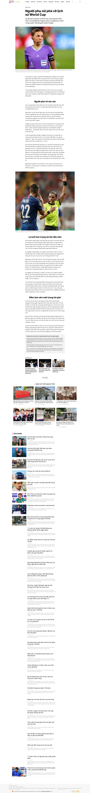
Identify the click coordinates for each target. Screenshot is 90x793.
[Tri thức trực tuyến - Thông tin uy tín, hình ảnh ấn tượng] (15, 1)
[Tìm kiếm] (80, 2)
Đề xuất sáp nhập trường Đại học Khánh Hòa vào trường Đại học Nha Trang (65, 424)
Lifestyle (62, 1)
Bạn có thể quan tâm (45, 384)
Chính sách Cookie (45, 791)
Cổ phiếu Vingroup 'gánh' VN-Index (39, 688)
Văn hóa (45, 1)
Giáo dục (28, 7)
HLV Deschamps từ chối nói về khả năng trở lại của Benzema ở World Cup (31, 371)
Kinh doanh (39, 1)
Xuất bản (27, 1)
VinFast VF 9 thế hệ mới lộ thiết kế (38, 471)
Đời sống (57, 1)
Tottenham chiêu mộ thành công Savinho (41, 505)
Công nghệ (50, 1)
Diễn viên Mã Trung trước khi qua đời (39, 745)
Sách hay (33, 1)
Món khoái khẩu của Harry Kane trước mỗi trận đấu (44, 370)
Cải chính (68, 1)
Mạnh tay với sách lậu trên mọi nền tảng (40, 699)
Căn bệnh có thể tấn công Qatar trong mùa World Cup (58, 370)
